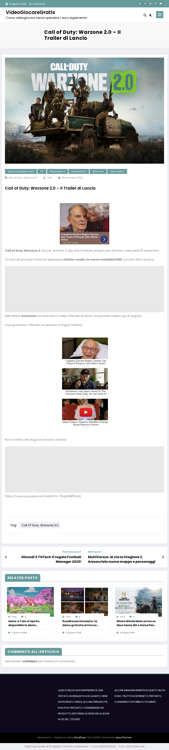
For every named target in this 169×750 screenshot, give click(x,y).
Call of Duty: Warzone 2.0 (22, 177)
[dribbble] (150, 4)
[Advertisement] (84, 289)
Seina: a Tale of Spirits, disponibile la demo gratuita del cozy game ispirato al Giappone (25, 623)
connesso (30, 661)
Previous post (72, 551)
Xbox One (98, 171)
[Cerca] (145, 15)
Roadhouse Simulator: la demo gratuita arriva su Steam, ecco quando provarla (79, 623)
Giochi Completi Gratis (21, 171)
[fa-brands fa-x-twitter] (145, 4)
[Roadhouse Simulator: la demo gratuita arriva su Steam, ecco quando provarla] (84, 601)
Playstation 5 (78, 171)
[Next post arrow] (163, 557)
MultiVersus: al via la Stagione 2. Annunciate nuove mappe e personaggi (121, 559)
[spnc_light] (151, 14)
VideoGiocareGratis (30, 12)
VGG (49, 177)
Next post (94, 551)
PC (42, 171)
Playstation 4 (57, 171)
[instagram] (156, 4)
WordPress (80, 737)
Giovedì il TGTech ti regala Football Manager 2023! (51, 559)
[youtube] (161, 4)
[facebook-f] (140, 4)
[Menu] (159, 14)
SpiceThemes (124, 737)
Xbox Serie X (117, 171)
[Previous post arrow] (6, 557)
